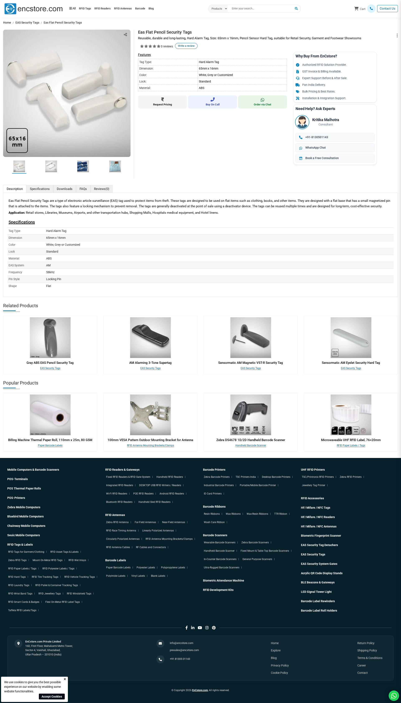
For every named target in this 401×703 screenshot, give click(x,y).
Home (7, 22)
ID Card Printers (213, 493)
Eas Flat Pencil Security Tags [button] (63, 22)
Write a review (186, 45)
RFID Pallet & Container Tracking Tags (56, 585)
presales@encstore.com (184, 650)
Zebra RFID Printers (351, 476)
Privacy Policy (280, 665)
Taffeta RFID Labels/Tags (22, 610)
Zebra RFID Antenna (117, 522)
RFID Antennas (132, 9)
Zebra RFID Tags (17, 560)
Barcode (153, 9)
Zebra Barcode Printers (217, 476)
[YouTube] (200, 627)
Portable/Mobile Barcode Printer (258, 485)
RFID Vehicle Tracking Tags (79, 576)
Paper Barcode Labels (50, 445)
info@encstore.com (181, 643)
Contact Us (387, 8)
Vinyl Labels (138, 575)
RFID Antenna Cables (118, 547)
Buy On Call (213, 104)
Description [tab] (15, 189)
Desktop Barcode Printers (276, 476)
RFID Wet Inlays (77, 560)
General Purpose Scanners (257, 559)
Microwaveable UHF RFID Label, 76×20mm (351, 440)
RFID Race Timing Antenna (121, 530)
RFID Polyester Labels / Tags (58, 568)
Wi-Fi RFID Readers (116, 493)
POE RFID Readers (143, 493)
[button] (296, 9)
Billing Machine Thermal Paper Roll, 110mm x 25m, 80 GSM (50, 440)
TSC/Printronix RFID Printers (318, 476)
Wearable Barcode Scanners (219, 542)
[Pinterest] (214, 627)
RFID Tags (87, 9)
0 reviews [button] (167, 46)
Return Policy (365, 643)
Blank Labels (158, 575)
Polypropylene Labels (173, 567)
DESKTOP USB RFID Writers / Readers (160, 485)
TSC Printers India (246, 476)
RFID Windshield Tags (79, 593)
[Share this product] (125, 34)
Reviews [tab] (101, 189)
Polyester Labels (146, 567)
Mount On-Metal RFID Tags (47, 560)
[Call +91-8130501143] (371, 8)
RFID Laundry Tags (18, 585)
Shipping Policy (367, 650)
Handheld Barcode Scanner (250, 445)
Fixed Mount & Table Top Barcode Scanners (265, 550)
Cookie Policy (279, 672)
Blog (168, 9)
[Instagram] (207, 627)
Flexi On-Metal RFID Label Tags (62, 602)
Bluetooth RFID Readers (119, 502)
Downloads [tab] (64, 189)
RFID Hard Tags (17, 576)
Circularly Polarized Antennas (123, 538)
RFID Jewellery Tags (49, 593)
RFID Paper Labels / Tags (351, 445)
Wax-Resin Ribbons (257, 513)
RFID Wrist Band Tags (20, 593)
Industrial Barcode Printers (219, 485)
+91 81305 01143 (180, 658)
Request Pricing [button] (162, 104)
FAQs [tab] (83, 189)
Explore (275, 650)
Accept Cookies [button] (52, 696)
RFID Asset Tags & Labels (64, 551)
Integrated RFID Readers (119, 485)
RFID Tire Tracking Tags (45, 576)
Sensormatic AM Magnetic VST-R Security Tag (250, 363)
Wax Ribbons (233, 513)
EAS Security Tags (27, 22)
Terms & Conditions (369, 658)
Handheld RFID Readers (169, 476)
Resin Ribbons (212, 513)
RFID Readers (108, 9)
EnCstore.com (200, 690)
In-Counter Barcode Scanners (220, 559)
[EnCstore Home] (33, 8)
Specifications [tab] (40, 189)
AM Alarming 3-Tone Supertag (150, 363)
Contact (362, 672)
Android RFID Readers (172, 493)
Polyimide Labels (115, 575)
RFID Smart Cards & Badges (23, 602)
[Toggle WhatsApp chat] (394, 695)
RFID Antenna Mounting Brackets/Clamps (150, 445)
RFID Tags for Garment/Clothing (26, 551)
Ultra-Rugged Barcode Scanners (221, 567)
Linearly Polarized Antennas (158, 530)
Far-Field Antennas (145, 522)
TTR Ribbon (280, 513)
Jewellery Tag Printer (313, 485)
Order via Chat (262, 104)
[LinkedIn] (192, 627)
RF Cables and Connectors (151, 547)
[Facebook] (186, 627)
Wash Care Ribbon (214, 522)
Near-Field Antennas (173, 522)
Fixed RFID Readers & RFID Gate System (128, 476)
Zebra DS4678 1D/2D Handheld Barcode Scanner (250, 440)
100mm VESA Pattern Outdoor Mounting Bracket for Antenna (150, 440)
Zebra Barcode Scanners (255, 542)
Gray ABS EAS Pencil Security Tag (50, 363)
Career (361, 665)
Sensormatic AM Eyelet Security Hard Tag (351, 363)
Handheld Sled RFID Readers (154, 502)
